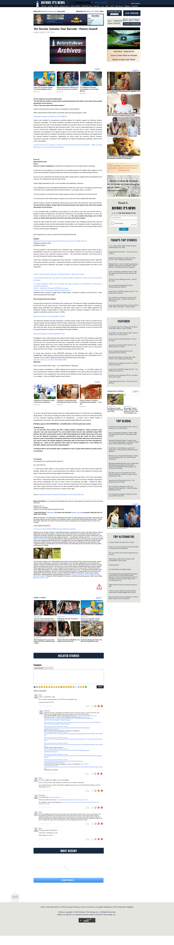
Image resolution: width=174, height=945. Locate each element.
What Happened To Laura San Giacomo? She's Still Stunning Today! (44, 641)
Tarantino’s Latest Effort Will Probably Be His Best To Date (67, 401)
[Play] (124, 38)
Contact (70, 907)
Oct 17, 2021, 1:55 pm (44, 790)
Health (56, 6)
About (43, 907)
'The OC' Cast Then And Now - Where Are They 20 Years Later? (45, 619)
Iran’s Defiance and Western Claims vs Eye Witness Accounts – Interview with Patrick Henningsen (123, 299)
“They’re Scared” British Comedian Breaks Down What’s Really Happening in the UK (122, 591)
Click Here (50, 512)
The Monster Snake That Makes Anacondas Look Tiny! (115, 409)
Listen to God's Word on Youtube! (123, 55)
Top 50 (112, 6)
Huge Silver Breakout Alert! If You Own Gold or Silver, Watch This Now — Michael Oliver (124, 306)
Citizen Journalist (77, 512)
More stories (59, 22)
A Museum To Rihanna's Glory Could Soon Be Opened (44, 401)
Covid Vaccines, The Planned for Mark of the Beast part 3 (52, 290)
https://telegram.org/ (132, 184)
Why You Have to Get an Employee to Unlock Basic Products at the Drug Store (123, 597)
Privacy (77, 907)
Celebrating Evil (114, 565)
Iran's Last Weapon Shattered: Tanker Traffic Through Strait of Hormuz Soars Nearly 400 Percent (123, 273)
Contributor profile (50, 22)
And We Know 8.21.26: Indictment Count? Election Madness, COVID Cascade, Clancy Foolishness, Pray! (123, 474)
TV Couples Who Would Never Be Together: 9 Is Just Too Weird (123, 92)
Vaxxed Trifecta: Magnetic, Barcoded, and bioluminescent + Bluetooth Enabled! (59, 274)
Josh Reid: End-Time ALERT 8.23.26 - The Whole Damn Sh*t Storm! (122, 345)
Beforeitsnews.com (48, 11)
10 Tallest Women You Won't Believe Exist (122, 136)
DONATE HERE (114, 14)
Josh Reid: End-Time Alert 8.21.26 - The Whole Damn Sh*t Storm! (121, 481)
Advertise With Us (53, 907)
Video (106, 6)
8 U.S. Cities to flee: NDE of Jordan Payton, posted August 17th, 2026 (123, 246)
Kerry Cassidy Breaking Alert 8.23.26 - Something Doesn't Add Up (121, 286)
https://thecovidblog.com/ (55, 797)
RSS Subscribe (120, 907)
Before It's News (53, 2)
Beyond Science (64, 6)
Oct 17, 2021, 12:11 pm (45, 706)
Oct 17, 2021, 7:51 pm (44, 823)
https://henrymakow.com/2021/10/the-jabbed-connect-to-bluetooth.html (61, 494)
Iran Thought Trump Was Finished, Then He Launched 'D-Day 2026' (123, 495)
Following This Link (41, 577)
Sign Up (137, 3)
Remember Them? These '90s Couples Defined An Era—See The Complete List (131, 410)
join (43, 506)
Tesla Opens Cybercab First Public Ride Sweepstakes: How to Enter (121, 559)
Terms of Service (87, 907)
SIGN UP (115, 213)
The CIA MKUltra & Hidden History (120, 569)
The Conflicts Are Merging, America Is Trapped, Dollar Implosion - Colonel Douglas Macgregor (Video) (123, 488)
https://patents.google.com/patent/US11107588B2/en (50, 116)
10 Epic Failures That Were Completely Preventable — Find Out (90, 402)
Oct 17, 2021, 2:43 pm (44, 807)
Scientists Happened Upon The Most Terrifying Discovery (91, 640)
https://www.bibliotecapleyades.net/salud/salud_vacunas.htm (73, 799)
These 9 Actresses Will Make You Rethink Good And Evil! (68, 640)
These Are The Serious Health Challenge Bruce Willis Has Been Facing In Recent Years (123, 114)
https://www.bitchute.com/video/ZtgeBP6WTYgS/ (49, 334)
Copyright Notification (104, 907)
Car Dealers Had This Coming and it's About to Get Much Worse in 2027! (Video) (123, 327)
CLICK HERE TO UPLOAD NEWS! (132, 24)
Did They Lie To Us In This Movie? (117, 528)
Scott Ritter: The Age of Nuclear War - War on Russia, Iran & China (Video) (123, 333)
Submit (123, 229)
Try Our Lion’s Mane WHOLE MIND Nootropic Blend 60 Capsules (55, 529)
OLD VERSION (131, 13)
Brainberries (37, 404)
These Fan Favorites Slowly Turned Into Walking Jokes (90, 619)
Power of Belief (75, 6)
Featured (43, 6)
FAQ (63, 907)
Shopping (127, 6)
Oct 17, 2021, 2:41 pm (49, 773)
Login (132, 3)
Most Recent (119, 6)
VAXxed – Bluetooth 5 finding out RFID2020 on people (51, 288)
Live (102, 6)
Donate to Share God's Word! (123, 59)
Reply (87, 706)
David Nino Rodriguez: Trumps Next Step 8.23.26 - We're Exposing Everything (122, 258)
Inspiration (97, 6)
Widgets (130, 907)
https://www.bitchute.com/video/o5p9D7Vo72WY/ (49, 316)
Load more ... (68, 880)
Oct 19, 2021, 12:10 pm (45, 839)
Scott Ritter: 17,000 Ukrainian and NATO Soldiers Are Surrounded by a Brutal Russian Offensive (123, 449)
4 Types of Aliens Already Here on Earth (121, 542)
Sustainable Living (86, 6)
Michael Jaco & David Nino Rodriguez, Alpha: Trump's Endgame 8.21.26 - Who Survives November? (123, 457)
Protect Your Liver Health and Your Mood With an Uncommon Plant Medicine (123, 547)
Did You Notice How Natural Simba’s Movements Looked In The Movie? (120, 157)
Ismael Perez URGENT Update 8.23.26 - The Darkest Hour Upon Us (123, 292)
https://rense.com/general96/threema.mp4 (86, 715)
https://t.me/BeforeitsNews (116, 191)
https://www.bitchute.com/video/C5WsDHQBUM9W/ (50, 360)
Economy (50, 6)
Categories (134, 6)
